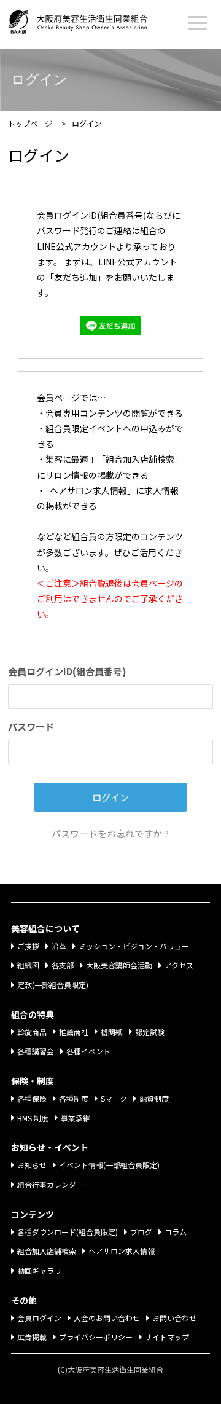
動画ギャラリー (43, 1270)
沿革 (59, 946)
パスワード (31, 726)
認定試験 (150, 1032)
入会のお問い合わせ (107, 1317)
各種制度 (73, 1098)
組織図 (28, 965)
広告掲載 (32, 1336)
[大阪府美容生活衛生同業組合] (90, 19)
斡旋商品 (32, 1032)
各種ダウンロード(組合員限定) (67, 1231)
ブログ (141, 1231)
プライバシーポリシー (96, 1336)
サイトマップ (167, 1336)
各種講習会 (35, 1051)
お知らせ (32, 1164)
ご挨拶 (28, 946)
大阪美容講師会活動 (119, 965)
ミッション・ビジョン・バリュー (134, 946)
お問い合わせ (174, 1317)
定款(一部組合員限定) (52, 984)
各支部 (63, 965)
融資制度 (154, 1098)
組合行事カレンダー (50, 1184)
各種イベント (88, 1051)
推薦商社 (73, 1032)
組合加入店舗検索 (46, 1250)
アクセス (179, 965)
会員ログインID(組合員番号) (67, 671)
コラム (176, 1231)
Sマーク (114, 1098)
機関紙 (112, 1032)
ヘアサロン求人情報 (121, 1250)
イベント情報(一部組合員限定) (109, 1164)
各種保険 (32, 1098)
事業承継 (75, 1118)
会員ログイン (39, 1317)
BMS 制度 (32, 1118)
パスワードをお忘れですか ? (110, 833)
